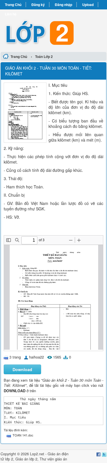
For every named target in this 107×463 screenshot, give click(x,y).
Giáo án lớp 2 (26, 459)
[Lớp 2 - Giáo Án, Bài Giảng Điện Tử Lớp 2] (53, 29)
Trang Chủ (13, 4)
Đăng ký (38, 4)
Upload (88, 4)
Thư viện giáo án (53, 459)
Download (22, 369)
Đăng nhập (63, 4)
